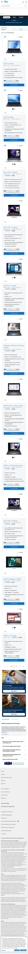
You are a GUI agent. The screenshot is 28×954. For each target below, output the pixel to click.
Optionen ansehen (14, 84)
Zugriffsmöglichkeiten (6, 830)
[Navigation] (1, 2)
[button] (23, 2)
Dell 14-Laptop (8, 63)
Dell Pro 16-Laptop (10, 286)
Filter (21, 29)
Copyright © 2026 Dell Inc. (7, 811)
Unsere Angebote (5, 788)
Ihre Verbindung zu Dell (6, 777)
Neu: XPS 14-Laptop (10, 227)
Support (3, 774)
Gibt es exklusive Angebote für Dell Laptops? (12, 746)
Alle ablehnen (17, 950)
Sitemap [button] (3, 780)
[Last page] (23, 666)
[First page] (5, 666)
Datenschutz (4, 818)
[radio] (13, 55)
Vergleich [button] (21, 37)
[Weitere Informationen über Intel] (8, 763)
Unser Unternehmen (5, 792)
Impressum (3, 833)
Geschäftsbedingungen (6, 815)
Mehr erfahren (14, 691)
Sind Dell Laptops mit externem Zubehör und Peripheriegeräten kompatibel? (12, 750)
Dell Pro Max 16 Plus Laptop (13, 406)
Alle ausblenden (15, 719)
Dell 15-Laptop (8, 117)
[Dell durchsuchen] (25, 5)
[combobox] (14, 5)
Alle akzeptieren (23, 950)
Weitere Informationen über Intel (18, 764)
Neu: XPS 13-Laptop (10, 172)
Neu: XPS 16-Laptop (10, 521)
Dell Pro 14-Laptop (10, 636)
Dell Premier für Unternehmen (8, 806)
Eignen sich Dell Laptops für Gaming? (10, 759)
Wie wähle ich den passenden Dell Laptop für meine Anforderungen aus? (13, 742)
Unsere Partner (4, 795)
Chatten (2, 894)
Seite (11, 666)
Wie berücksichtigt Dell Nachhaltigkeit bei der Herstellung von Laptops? (12, 755)
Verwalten (3, 950)
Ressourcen (3, 798)
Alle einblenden (5, 719)
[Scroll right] (27, 17)
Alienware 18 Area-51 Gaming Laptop (14, 346)
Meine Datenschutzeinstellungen (8, 821)
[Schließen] (26, 937)
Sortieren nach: (4, 27)
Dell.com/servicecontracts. (8, 866)
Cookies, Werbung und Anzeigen (8, 824)
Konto (2, 771)
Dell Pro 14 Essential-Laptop (13, 465)
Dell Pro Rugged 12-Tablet (12, 579)
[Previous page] (7, 666)
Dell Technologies (5, 803)
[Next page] (20, 666)
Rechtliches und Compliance (7, 827)
